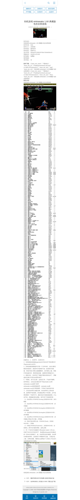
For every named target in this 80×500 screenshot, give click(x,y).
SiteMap (52, 487)
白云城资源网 (48, 487)
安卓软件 (40, 12)
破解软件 (28, 8)
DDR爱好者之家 (35, 487)
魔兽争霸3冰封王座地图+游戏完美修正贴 (42, 478)
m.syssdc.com (43, 492)
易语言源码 (51, 8)
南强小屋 (39, 487)
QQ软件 (51, 12)
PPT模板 (28, 12)
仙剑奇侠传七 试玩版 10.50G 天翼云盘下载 (43, 481)
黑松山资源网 (44, 487)
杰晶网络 (30, 487)
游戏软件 (40, 8)
